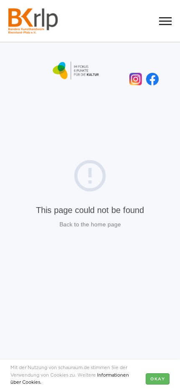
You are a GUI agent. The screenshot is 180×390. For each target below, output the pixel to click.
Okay (157, 378)
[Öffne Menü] (165, 21)
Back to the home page (90, 224)
